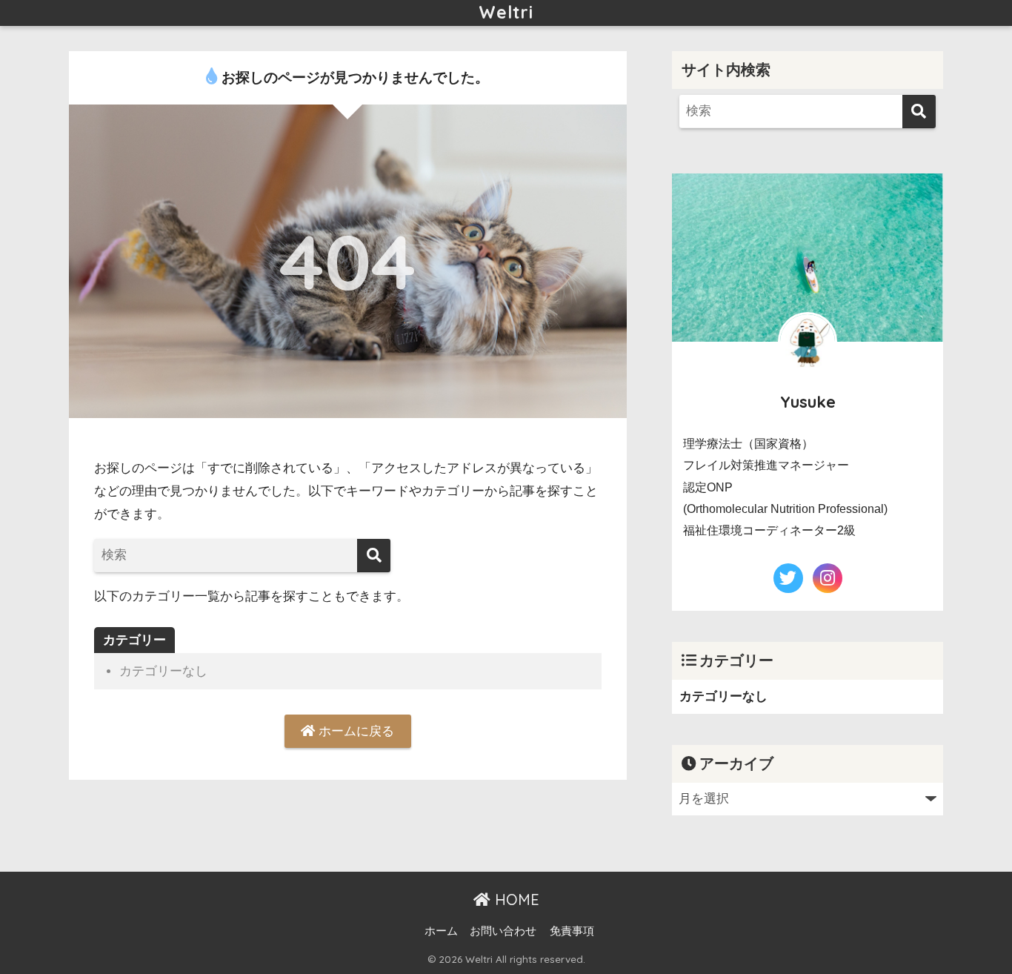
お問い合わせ (503, 931)
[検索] (373, 555)
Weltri (506, 12)
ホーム (441, 931)
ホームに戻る (354, 731)
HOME (514, 899)
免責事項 (572, 931)
